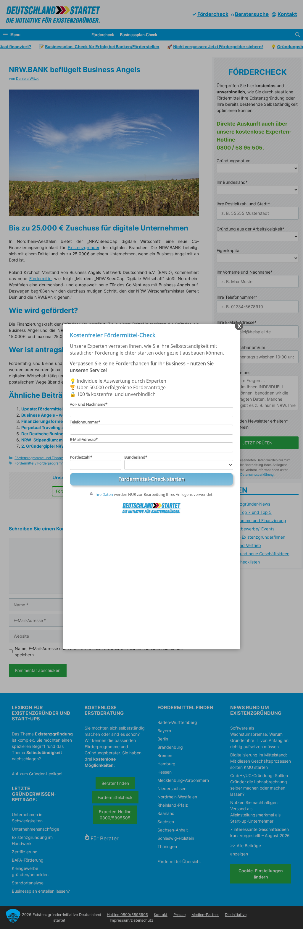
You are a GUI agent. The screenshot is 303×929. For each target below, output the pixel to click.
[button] (13, 916)
